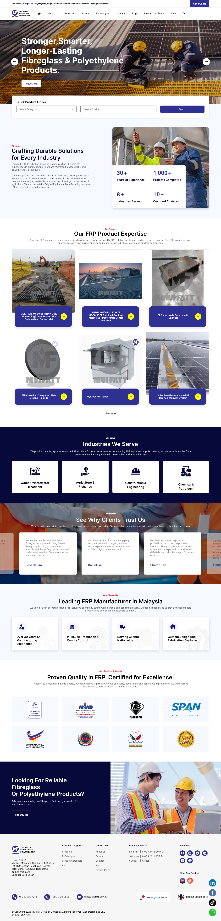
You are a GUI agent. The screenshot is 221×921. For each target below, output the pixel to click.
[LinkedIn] (205, 853)
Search (182, 109)
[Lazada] (182, 881)
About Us (53, 13)
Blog (134, 13)
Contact (120, 13)
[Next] (206, 61)
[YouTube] (197, 853)
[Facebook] (182, 853)
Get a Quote (199, 3)
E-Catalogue (102, 13)
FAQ (173, 13)
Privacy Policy (103, 870)
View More (110, 413)
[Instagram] (190, 853)
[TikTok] (182, 861)
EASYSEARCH (22, 914)
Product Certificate (154, 13)
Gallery (85, 13)
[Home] (39, 13)
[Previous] (14, 61)
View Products (188, 69)
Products (69, 13)
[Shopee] (190, 881)
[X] (190, 861)
